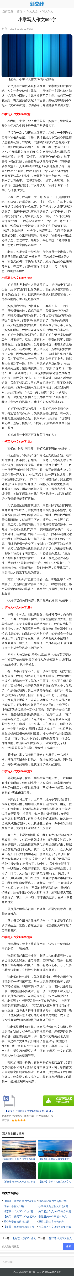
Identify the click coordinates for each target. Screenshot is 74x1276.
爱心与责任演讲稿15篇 (17, 1221)
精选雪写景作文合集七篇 (52, 1201)
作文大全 (32, 11)
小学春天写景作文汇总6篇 (53, 1206)
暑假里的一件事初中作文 (52, 1216)
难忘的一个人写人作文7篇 (18, 1211)
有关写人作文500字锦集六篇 (54, 1226)
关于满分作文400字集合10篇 (54, 1211)
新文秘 (32, 1272)
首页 (19, 11)
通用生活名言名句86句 (51, 1221)
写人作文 (47, 11)
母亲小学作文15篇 (14, 1206)
